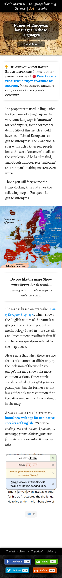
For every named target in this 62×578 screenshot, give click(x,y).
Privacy (51, 551)
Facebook (20, 561)
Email (48, 561)
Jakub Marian (14, 4)
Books (42, 8)
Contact (10, 551)
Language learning (42, 4)
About (22, 551)
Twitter (20, 570)
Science (20, 8)
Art (31, 8)
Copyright (37, 551)
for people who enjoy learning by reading (30, 81)
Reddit (47, 570)
